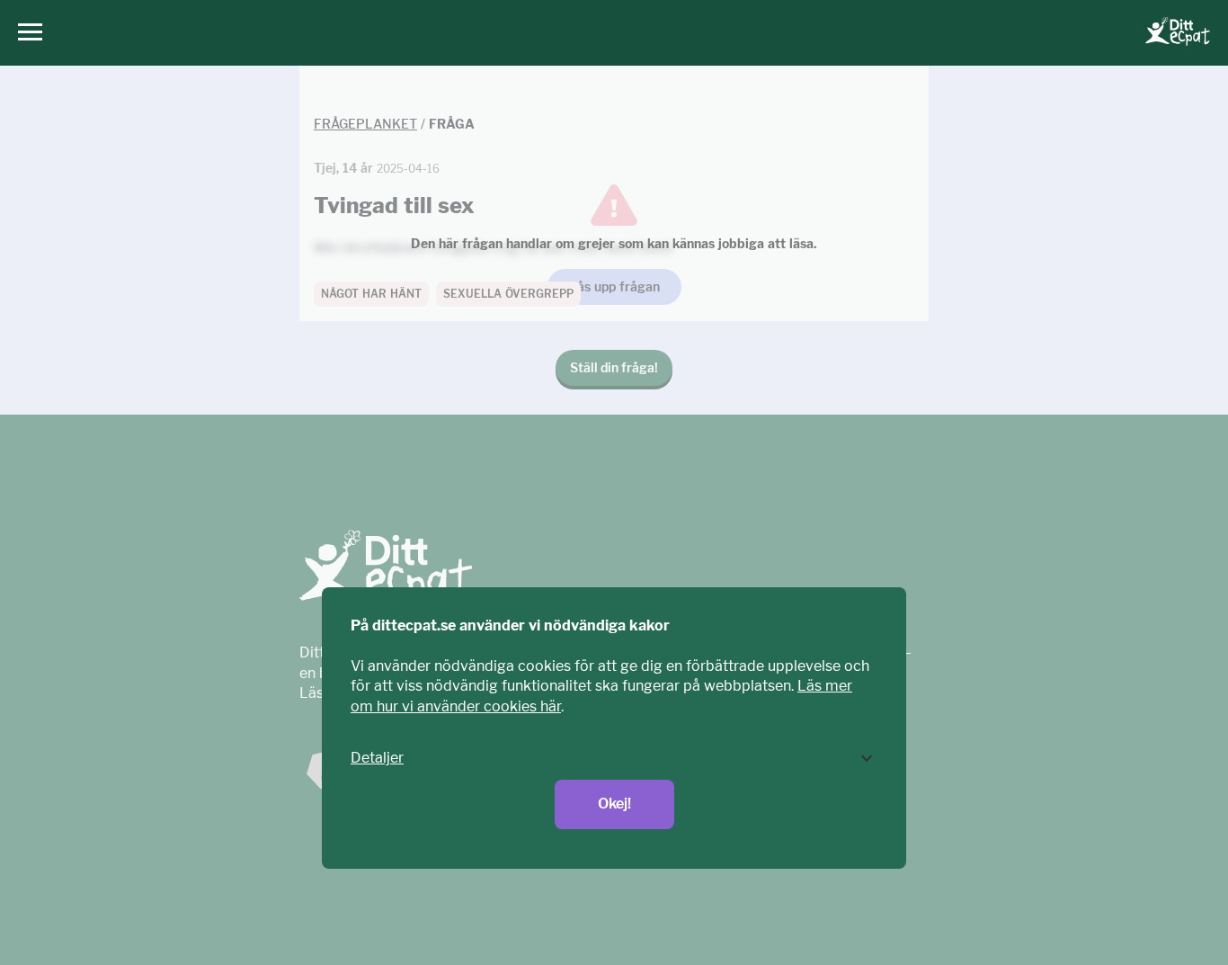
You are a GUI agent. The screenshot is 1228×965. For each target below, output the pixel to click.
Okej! (614, 803)
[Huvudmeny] (25, 32)
